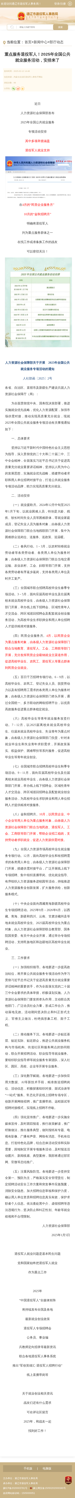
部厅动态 (56, 42)
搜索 (60, 27)
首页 (28, 42)
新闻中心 (41, 42)
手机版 (28, 1468)
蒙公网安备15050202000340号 (49, 1488)
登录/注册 (60, 3)
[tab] (70, 4)
